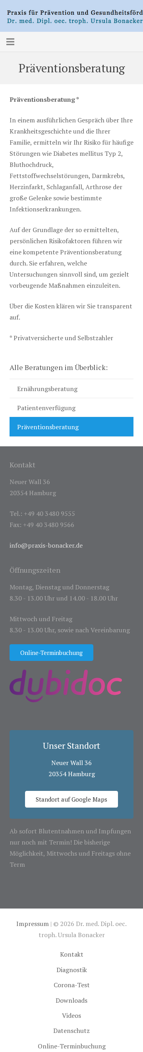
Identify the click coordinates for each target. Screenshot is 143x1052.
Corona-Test (72, 984)
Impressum (32, 923)
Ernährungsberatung (47, 388)
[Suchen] (27, 42)
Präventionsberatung (48, 426)
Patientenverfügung (46, 407)
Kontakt (71, 954)
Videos (71, 1015)
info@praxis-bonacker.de (46, 545)
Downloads (71, 1000)
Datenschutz (71, 1030)
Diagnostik (71, 969)
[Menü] (10, 42)
